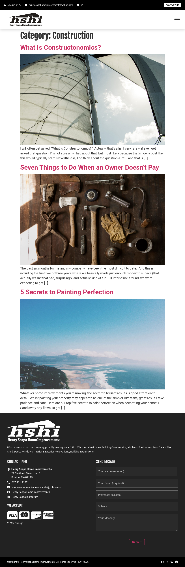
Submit (137, 542)
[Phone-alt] (172, 562)
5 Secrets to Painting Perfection (66, 292)
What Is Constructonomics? (60, 47)
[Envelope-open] (176, 562)
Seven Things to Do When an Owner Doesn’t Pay (89, 167)
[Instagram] (82, 5)
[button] (177, 19)
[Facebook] (78, 5)
